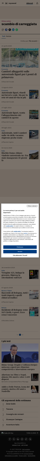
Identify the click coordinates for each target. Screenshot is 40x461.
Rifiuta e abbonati (32, 206)
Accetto (20, 251)
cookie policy (9, 225)
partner (26, 233)
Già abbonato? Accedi (20, 255)
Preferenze (20, 247)
